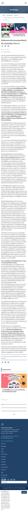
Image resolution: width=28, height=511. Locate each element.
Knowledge (10, 15)
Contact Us (3, 470)
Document (3, 457)
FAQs (2, 472)
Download (3, 459)
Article (16, 15)
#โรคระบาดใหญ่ (22, 356)
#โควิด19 (17, 356)
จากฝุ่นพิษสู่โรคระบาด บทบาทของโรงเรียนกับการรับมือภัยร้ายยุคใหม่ (13, 391)
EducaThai (4, 482)
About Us (3, 444)
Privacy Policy (4, 475)
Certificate (3, 462)
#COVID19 (3, 358)
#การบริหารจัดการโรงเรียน (9, 356)
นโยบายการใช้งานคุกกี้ (5, 508)
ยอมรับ (24, 492)
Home (3, 15)
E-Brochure (3, 464)
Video (2, 451)
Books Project (4, 454)
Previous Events (4, 467)
